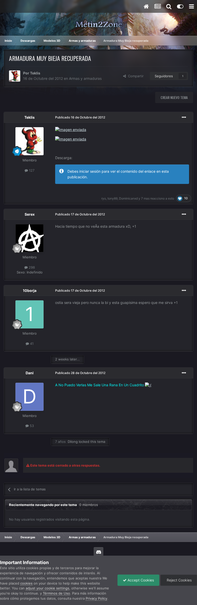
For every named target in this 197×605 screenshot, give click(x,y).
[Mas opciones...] (184, 117)
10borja (29, 290)
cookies (26, 583)
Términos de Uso (56, 593)
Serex (30, 214)
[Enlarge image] (70, 129)
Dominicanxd (128, 198)
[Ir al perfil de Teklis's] (14, 76)
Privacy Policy (96, 598)
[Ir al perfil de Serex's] (29, 238)
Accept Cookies (140, 580)
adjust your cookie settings (47, 588)
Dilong (73, 441)
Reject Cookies (179, 580)
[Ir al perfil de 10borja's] (29, 314)
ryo (103, 198)
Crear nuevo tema (174, 97)
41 (31, 344)
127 (31, 170)
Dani (30, 373)
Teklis (35, 73)
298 (31, 267)
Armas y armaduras (85, 78)
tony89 (112, 198)
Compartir (135, 76)
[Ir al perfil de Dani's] (29, 397)
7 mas (145, 198)
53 (31, 426)
